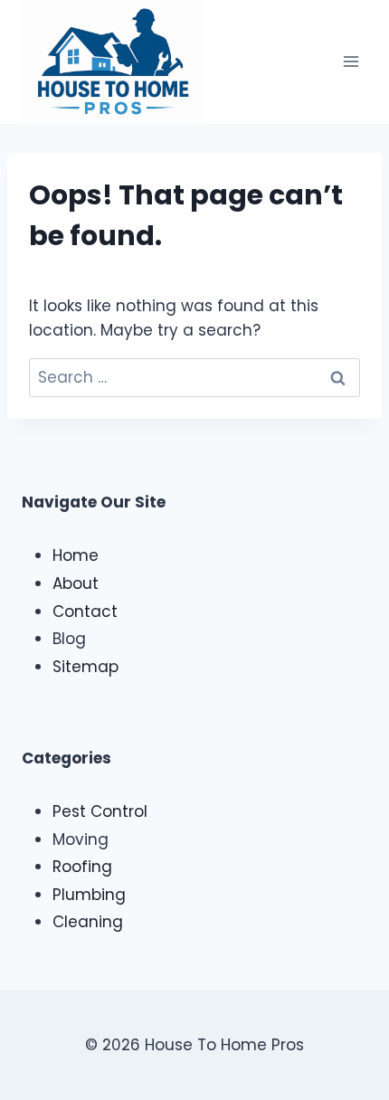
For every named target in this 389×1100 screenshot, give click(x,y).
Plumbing (89, 895)
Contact (85, 611)
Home (75, 555)
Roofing (82, 866)
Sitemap (85, 667)
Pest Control (99, 811)
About (75, 583)
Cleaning (87, 922)
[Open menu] (350, 62)
